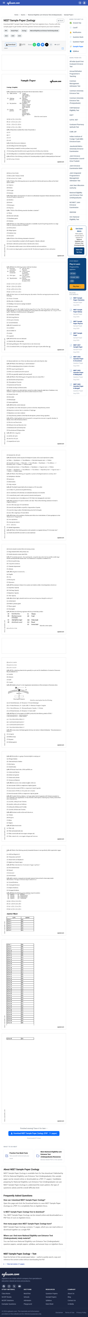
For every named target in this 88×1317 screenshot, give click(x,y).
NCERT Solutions (8, 1300)
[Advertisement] (34, 62)
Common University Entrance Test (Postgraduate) (76, 100)
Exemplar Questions (9, 1304)
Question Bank (76, 37)
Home (16, 15)
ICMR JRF (73, 132)
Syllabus (74, 51)
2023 (6, 35)
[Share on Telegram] (38, 44)
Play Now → (77, 286)
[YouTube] (19, 1286)
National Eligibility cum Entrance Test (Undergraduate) (45, 15)
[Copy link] (51, 44)
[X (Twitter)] (14, 1286)
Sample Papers (51, 1297)
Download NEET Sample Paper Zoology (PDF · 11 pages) (35, 1133)
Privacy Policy (81, 1312)
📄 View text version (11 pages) (14, 1264)
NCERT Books (6, 1297)
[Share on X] (46, 44)
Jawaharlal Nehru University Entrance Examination (76, 148)
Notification (75, 32)
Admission (27, 1300)
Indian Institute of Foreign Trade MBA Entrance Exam (76, 139)
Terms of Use (69, 1312)
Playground (28, 1304)
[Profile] (84, 3)
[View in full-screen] (63, 48)
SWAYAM (73, 212)
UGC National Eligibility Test (74, 218)
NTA (6, 30)
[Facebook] (4, 1286)
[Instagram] (9, 1286)
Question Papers (52, 1293)
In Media (71, 1304)
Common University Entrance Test (76, 92)
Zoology (24, 30)
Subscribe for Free (79, 251)
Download (11, 44)
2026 (19, 35)
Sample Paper (14, 30)
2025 (12, 35)
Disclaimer (59, 1312)
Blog (69, 1297)
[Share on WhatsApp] (34, 44)
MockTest (27, 1293)
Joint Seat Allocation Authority (77, 186)
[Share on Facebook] (42, 44)
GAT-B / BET (74, 120)
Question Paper (77, 42)
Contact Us (72, 1300)
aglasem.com (13, 2)
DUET (71, 115)
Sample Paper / (69, 15)
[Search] (80, 3)
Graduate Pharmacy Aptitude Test (77, 126)
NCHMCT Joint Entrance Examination (75, 204)
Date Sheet (49, 1304)
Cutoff (74, 28)
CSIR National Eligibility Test (74, 109)
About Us (71, 1293)
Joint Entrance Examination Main (76, 167)
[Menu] (4, 3)
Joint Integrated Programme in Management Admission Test (75, 177)
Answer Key (75, 23)
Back (61, 21)
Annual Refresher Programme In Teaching (76, 73)
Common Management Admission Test (75, 83)
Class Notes (6, 1293)
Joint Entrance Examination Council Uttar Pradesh (77, 158)
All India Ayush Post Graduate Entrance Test (77, 64)
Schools (26, 1297)
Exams (23, 15)
